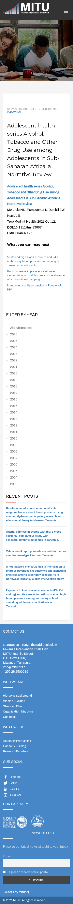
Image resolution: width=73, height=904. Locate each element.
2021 (55, 109)
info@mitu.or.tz (14, 667)
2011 (13, 432)
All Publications (21, 328)
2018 (13, 386)
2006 (13, 464)
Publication (14, 112)
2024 (14, 347)
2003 (13, 484)
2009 (13, 445)
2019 (13, 380)
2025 (13, 341)
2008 (13, 451)
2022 (13, 360)
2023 (13, 354)
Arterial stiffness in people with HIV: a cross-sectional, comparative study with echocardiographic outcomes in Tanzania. (34, 535)
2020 (13, 373)
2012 (13, 425)
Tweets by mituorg (16, 892)
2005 (13, 471)
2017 (14, 393)
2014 (14, 412)
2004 (14, 477)
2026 (13, 334)
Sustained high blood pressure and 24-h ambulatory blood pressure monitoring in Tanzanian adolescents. (33, 261)
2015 (13, 406)
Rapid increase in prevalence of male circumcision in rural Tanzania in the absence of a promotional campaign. (36, 275)
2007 (14, 458)
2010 (13, 438)
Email (6, 856)
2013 (13, 419)
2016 (13, 399)
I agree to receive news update (27, 872)
